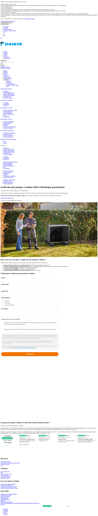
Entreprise (5, 28)
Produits (5, 51)
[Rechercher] (3, 64)
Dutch (4, 141)
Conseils (5, 54)
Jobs (4, 31)
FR (1, 38)
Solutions (5, 53)
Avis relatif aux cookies (29, 18)
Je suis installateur (7, 29)
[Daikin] (11, 49)
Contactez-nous (6, 58)
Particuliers (5, 26)
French (5, 143)
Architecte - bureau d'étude (9, 30)
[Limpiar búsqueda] (2, 64)
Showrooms (6, 56)
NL (4, 34)
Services (5, 55)
